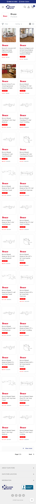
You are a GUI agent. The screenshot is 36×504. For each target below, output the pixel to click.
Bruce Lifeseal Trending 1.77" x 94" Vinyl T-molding (25, 120)
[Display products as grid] (30, 24)
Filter (6, 24)
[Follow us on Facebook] (12, 495)
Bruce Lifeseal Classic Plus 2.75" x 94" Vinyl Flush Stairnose (26, 398)
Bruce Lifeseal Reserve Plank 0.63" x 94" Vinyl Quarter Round (26, 363)
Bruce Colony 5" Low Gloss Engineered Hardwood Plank (8, 86)
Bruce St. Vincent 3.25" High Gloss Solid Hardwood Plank (9, 50)
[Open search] (25, 7)
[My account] (29, 7)
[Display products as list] (33, 24)
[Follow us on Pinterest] (20, 495)
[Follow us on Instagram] (16, 495)
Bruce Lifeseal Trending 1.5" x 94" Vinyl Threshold (7, 154)
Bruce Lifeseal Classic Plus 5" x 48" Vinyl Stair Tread (9, 398)
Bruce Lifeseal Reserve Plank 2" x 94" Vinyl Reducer (9, 328)
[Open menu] (3, 7)
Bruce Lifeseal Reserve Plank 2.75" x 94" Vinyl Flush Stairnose (26, 293)
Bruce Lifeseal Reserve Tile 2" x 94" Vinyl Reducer (8, 222)
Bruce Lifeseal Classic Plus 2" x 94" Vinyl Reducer (8, 432)
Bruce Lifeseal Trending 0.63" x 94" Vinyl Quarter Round (26, 154)
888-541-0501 (12, 1)
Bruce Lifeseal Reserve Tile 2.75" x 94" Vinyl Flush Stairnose (27, 188)
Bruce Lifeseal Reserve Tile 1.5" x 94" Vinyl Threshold (8, 256)
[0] (32, 7)
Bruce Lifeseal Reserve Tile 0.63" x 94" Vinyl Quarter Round (26, 257)
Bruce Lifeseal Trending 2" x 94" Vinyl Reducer (8, 120)
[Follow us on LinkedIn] (23, 495)
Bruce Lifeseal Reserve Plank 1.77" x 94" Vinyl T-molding (26, 328)
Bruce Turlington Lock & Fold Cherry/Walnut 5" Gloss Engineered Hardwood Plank (27, 51)
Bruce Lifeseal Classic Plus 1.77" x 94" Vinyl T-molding (26, 432)
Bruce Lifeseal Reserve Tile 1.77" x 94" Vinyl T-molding (26, 222)
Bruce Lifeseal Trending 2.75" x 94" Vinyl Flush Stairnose (26, 86)
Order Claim (24, 1)
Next (30, 454)
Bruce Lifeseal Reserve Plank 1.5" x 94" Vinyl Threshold (8, 362)
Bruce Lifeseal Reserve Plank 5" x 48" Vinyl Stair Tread (9, 292)
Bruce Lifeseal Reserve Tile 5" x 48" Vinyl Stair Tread (8, 188)
